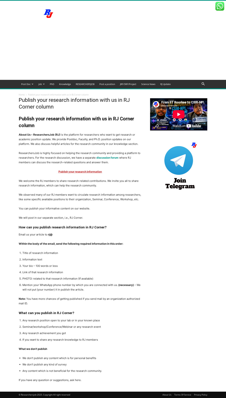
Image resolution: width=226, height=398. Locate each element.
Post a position (107, 84)
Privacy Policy (200, 394)
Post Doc (26, 84)
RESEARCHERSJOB (85, 84)
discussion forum (107, 157)
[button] (203, 84)
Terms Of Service (182, 394)
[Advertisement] (113, 53)
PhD (52, 84)
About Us (166, 394)
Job (40, 84)
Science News (148, 84)
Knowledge (65, 84)
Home (22, 94)
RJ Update (165, 84)
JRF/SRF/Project (128, 84)
